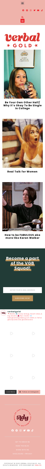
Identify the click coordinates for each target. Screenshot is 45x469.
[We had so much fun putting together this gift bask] (11, 377)
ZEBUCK (38, 465)
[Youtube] (38, 10)
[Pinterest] (27, 10)
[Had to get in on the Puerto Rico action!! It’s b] (11, 355)
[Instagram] (31, 10)
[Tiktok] (42, 10)
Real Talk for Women (22, 171)
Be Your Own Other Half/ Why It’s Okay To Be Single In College (22, 105)
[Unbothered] (33, 377)
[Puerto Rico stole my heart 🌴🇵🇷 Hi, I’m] (33, 355)
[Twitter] (34, 10)
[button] (22, 3)
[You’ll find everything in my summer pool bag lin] (33, 333)
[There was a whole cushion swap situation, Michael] (11, 333)
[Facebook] (23, 10)
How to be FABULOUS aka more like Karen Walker (22, 236)
